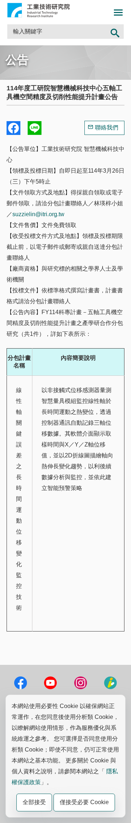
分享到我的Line (34, 128)
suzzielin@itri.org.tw (38, 214)
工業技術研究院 (38, 10)
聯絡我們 (106, 127)
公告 (17, 59)
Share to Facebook (13, 128)
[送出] (115, 31)
